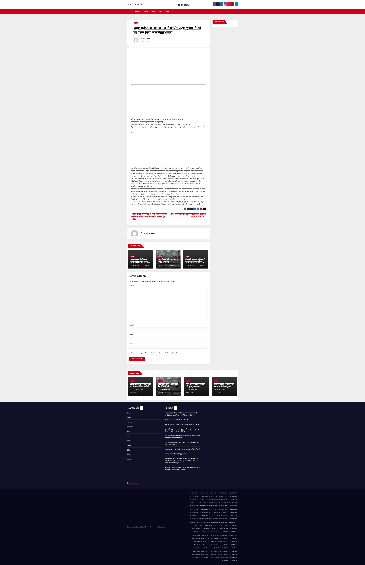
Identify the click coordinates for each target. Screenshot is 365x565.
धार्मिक (129, 441)
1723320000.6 (204, 512)
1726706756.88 (218, 525)
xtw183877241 (224, 541)
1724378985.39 (223, 515)
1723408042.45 (213, 512)
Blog (128, 413)
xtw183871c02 (233, 528)
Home (187, 493)
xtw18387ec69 (233, 561)
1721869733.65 (233, 496)
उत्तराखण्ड (137, 11)
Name (131, 325)
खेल (128, 436)
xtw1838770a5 (205, 541)
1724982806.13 (213, 519)
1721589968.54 (193, 496)
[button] (237, 11)
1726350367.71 (233, 522)
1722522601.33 (213, 506)
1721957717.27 (203, 499)
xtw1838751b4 (224, 535)
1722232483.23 (203, 502)
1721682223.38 (203, 496)
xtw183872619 (205, 532)
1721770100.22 (213, 496)
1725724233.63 (203, 522)
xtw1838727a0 (215, 532)
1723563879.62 (233, 512)
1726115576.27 (223, 522)
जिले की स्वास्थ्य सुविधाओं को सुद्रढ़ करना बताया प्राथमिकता (194, 262)
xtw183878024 (215, 545)
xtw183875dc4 (205, 538)
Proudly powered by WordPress (136, 527)
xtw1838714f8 (224, 528)
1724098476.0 (214, 515)
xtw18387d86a (205, 557)
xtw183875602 (233, 535)
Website (131, 343)
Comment (132, 285)
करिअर (129, 431)
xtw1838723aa (196, 532)
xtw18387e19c (233, 557)
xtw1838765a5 (224, 538)
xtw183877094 (196, 541)
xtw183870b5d (205, 528)
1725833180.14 (213, 522)
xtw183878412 (233, 545)
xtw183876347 (215, 538)
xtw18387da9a (215, 557)
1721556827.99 (233, 493)
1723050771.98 (223, 509)
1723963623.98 (204, 515)
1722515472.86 (203, 506)
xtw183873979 (224, 532)
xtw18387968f (224, 548)
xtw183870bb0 (215, 528)
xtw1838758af (196, 538)
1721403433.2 (204, 493)
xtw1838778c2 (196, 545)
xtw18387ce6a (224, 554)
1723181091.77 (194, 512)
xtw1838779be (205, 545)
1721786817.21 (223, 496)
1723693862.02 (194, 515)
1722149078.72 (194, 502)
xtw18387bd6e (233, 551)
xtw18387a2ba (233, 548)
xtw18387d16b (233, 554)
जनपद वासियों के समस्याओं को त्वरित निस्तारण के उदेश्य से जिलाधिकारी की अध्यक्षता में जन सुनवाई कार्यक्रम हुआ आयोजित (149, 216)
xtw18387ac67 (205, 551)
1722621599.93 (223, 506)
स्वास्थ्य (168, 11)
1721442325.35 (214, 493)
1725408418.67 (233, 519)
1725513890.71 (194, 522)
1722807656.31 (193, 509)
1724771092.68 (193, 519)
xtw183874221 (196, 535)
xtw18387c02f (196, 554)
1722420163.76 (193, 506)
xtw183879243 (215, 548)
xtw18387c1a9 (205, 554)
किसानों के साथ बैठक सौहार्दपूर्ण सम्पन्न (175, 454)
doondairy (146, 39)
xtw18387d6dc (196, 557)
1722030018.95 (213, 499)
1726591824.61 (208, 525)
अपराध (129, 417)
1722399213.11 (233, 502)
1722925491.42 (213, 509)
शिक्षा (160, 11)
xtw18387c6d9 (215, 554)
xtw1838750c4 (215, 535)
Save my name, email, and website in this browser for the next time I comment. (157, 353)
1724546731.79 (233, 515)
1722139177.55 (233, 499)
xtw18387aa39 (196, 551)
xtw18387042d (233, 525)
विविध (153, 11)
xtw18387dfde (224, 557)
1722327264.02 (223, 502)
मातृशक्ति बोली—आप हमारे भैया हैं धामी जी (168, 260)
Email (131, 334)
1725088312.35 (223, 519)
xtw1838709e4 (196, 528)
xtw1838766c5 (233, 538)
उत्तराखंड (129, 422)
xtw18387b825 (224, 551)
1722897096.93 (203, 509)
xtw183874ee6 (205, 535)
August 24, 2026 (137, 390)
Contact (226, 525)
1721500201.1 (223, 493)
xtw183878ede (205, 548)
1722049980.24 (223, 499)
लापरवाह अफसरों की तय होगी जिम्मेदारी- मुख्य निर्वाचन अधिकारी (182, 449)
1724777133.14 (203, 519)
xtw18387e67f (224, 561)
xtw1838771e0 (215, 541)
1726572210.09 (198, 525)
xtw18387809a (224, 545)
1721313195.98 (195, 493)
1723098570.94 (233, 509)
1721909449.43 (193, 499)
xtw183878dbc (196, 548)
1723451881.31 (223, 512)
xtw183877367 (233, 541)
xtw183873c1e (233, 532)
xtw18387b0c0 (215, 551)
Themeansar (161, 527)
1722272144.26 (213, 502)
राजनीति (146, 11)
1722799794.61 (233, 506)
